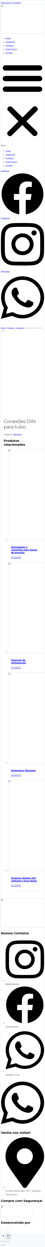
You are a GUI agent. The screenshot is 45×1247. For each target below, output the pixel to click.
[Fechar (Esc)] (2, 1241)
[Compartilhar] (4, 1241)
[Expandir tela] (6, 1241)
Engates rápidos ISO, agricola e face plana (24, 879)
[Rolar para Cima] (3, 1236)
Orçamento (16, 557)
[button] (22, 101)
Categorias (10, 42)
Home (8, 38)
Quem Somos (11, 49)
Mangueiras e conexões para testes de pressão (24, 550)
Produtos (10, 45)
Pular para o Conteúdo (11, 2)
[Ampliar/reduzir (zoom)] (9, 1241)
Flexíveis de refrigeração (18, 661)
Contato (9, 53)
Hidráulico (17, 434)
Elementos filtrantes (23, 770)
